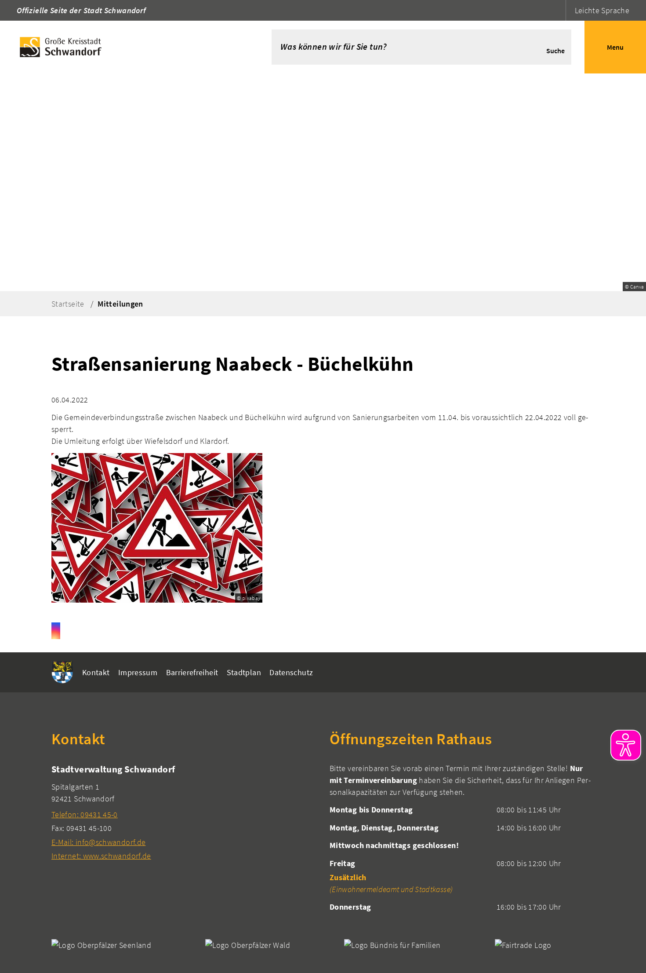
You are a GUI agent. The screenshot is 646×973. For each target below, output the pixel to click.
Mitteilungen (120, 304)
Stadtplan (244, 672)
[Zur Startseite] (122, 47)
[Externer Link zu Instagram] (55, 630)
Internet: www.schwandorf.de (101, 856)
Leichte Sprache (602, 10)
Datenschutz (291, 672)
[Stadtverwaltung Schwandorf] (183, 812)
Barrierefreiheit (192, 672)
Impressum (137, 672)
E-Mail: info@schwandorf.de (98, 842)
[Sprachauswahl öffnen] (558, 10)
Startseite (67, 304)
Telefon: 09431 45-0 (84, 814)
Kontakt (96, 672)
